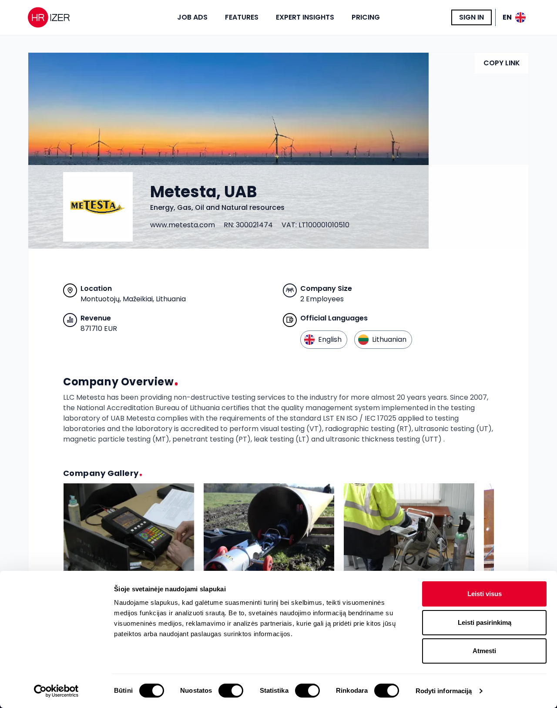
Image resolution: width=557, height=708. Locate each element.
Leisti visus (484, 593)
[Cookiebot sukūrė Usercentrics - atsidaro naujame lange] (56, 691)
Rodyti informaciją (444, 691)
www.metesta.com (182, 225)
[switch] (230, 691)
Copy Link (501, 63)
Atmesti (484, 650)
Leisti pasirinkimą (484, 622)
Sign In (471, 17)
